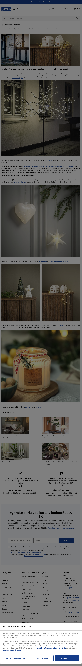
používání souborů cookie (12, 650)
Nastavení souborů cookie (15, 658)
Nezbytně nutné (42, 658)
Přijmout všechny (67, 658)
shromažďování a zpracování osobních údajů (50, 648)
